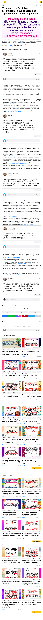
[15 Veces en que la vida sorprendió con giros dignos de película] (31, 411)
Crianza (3, 378)
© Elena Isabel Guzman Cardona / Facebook (18, 163)
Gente (3, 357)
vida (21, 42)
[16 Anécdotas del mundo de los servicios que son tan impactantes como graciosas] (31, 431)
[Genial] (7, 2)
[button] (8, 312)
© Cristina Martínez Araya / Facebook (14, 111)
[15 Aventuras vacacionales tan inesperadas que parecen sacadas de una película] (11, 483)
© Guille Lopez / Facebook (12, 216)
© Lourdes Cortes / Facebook (23, 213)
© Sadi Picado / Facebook (17, 274)
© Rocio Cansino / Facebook (14, 155)
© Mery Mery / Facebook (28, 224)
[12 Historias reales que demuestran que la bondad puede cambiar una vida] (11, 525)
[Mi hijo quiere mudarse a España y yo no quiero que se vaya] (31, 594)
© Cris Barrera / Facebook (6, 294)
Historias (3, 5)
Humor (3, 399)
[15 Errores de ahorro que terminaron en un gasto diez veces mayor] (31, 452)
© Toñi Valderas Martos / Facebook (24, 263)
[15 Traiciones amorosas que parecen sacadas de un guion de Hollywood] (31, 365)
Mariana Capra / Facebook (36, 308)
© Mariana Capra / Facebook (11, 103)
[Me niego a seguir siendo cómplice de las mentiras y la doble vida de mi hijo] (31, 552)
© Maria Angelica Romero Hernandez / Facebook (30, 169)
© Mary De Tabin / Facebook (12, 91)
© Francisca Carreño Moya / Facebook (12, 257)
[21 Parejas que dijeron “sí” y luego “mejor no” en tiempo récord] (11, 411)
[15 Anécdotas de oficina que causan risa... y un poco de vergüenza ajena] (31, 504)
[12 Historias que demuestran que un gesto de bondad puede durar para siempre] (31, 525)
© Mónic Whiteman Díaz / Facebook (7, 74)
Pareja (23, 378)
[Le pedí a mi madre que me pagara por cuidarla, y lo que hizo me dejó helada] (11, 452)
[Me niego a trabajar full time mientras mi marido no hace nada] (11, 552)
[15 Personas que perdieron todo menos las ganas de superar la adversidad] (31, 343)
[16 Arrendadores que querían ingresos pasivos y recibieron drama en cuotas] (11, 386)
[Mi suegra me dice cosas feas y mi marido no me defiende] (11, 573)
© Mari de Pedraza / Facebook (11, 206)
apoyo (11, 45)
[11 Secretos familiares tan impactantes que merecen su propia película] (11, 504)
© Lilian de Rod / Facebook (6, 189)
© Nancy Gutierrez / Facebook (29, 95)
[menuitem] (14, 2)
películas (12, 41)
